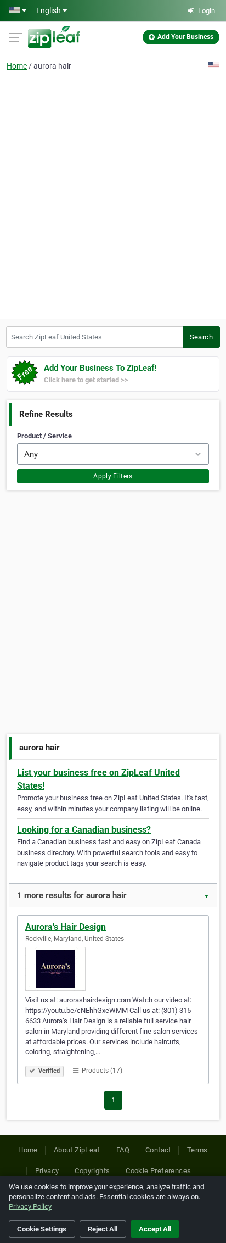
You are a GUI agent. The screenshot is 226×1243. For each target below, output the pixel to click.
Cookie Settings (41, 1229)
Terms (197, 1150)
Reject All (102, 1229)
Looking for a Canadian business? (84, 829)
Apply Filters (113, 476)
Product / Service (44, 436)
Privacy (47, 1171)
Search (201, 337)
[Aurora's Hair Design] (113, 969)
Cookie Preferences (158, 1171)
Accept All (155, 1229)
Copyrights (92, 1171)
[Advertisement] (113, 198)
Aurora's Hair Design (65, 927)
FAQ (122, 1150)
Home (17, 66)
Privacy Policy (30, 1206)
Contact (158, 1150)
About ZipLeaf (77, 1150)
